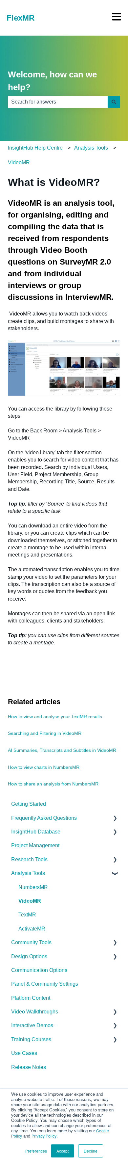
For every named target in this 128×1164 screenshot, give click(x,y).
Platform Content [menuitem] (30, 998)
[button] (115, 818)
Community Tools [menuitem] (31, 942)
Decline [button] (90, 1151)
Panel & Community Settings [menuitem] (44, 984)
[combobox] (58, 102)
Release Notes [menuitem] (28, 1067)
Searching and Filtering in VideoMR (44, 733)
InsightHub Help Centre (35, 148)
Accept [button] (62, 1151)
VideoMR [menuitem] (29, 901)
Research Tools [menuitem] (29, 859)
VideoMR (19, 162)
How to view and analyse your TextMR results (55, 716)
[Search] (114, 102)
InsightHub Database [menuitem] (35, 831)
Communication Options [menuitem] (39, 970)
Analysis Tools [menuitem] (28, 873)
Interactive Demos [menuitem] (32, 1025)
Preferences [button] (36, 1151)
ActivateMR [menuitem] (31, 928)
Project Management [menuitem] (35, 845)
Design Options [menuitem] (29, 956)
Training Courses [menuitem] (31, 1039)
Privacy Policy (44, 1136)
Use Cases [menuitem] (24, 1053)
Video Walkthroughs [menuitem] (34, 1011)
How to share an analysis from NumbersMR (53, 783)
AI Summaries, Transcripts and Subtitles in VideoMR (62, 750)
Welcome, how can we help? (52, 81)
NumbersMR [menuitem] (33, 887)
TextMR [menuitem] (27, 914)
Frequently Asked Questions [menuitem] (44, 818)
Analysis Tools (91, 148)
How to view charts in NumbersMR (43, 767)
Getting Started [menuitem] (28, 804)
